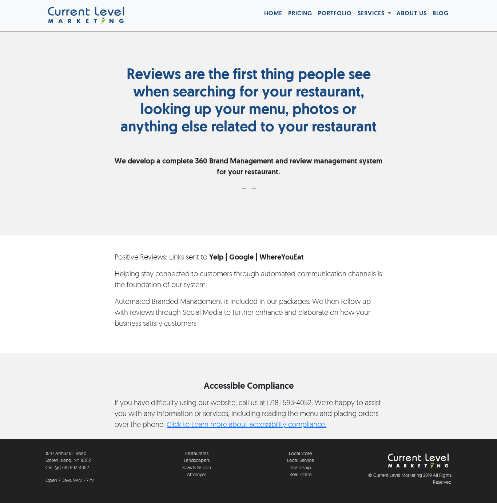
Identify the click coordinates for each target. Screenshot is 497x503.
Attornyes (196, 474)
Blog (441, 14)
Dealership (300, 468)
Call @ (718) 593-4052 (67, 468)
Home (273, 14)
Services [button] (372, 14)
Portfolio (335, 14)
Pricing (300, 14)
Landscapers (197, 460)
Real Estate (300, 474)
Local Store (300, 453)
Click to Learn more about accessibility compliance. (246, 425)
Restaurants (196, 453)
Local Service (300, 460)
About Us (412, 14)
